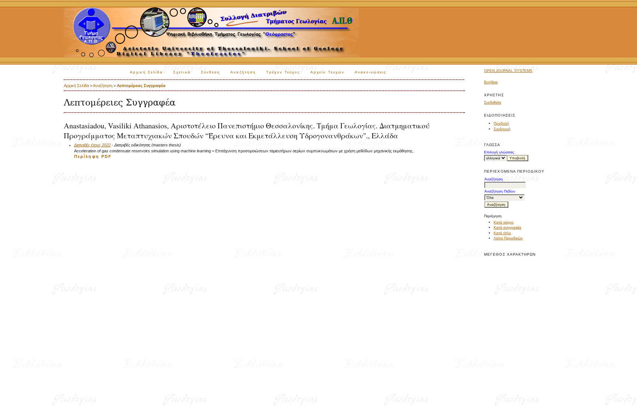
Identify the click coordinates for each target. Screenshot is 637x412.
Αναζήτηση (243, 72)
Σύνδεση (210, 72)
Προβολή (501, 123)
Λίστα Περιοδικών (508, 238)
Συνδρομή (502, 129)
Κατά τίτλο (502, 233)
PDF (106, 156)
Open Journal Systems (508, 71)
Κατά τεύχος (504, 222)
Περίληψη (86, 156)
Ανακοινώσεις (370, 72)
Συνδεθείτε (492, 102)
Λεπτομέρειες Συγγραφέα (141, 85)
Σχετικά (182, 72)
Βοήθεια (491, 82)
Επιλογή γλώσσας (499, 152)
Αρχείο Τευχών (327, 72)
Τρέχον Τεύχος (283, 72)
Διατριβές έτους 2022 (92, 145)
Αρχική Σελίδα (146, 72)
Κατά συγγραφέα (507, 227)
